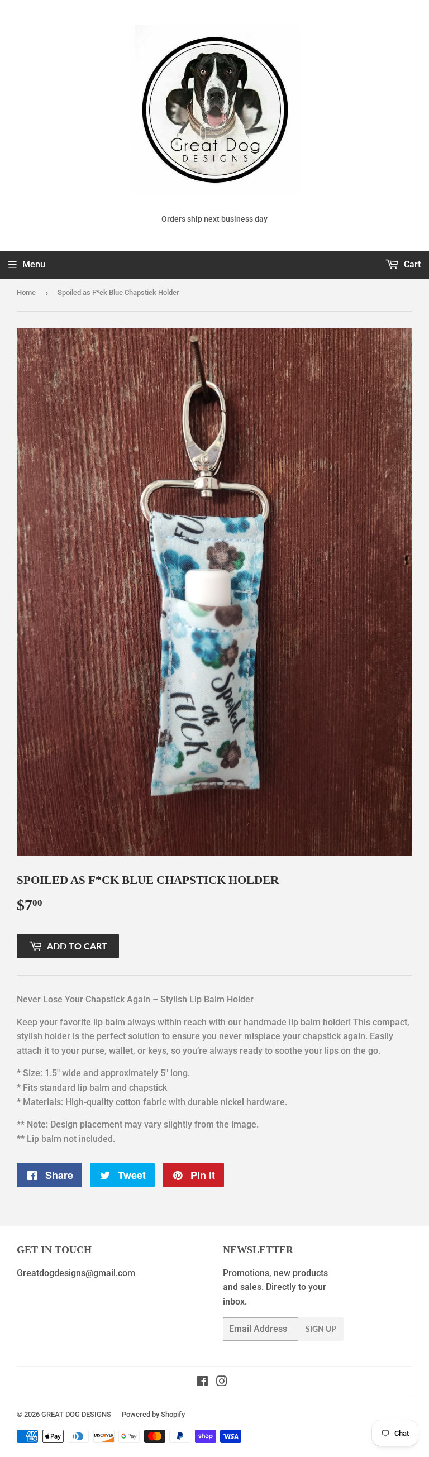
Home (26, 292)
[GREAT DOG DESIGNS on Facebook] (202, 1382)
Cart (411, 264)
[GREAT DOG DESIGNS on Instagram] (221, 1382)
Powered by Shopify (153, 1414)
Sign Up (321, 1329)
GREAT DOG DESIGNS (76, 1414)
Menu (33, 264)
